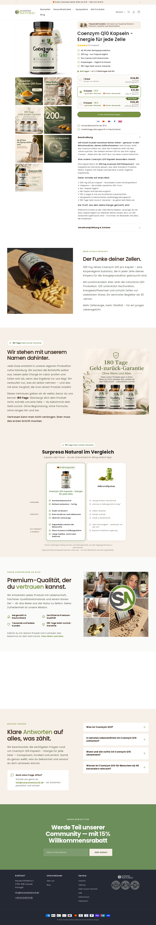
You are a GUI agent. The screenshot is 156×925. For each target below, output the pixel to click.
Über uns (50, 881)
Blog (48, 885)
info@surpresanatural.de (30, 782)
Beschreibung (85, 137)
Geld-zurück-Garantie (88, 889)
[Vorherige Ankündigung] (16, 2)
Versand (81, 881)
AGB (80, 893)
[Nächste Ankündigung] (140, 2)
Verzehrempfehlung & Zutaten (94, 227)
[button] (63, 9)
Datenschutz (84, 897)
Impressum (83, 901)
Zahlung (81, 885)
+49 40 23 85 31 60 (24, 897)
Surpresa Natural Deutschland (74, 920)
